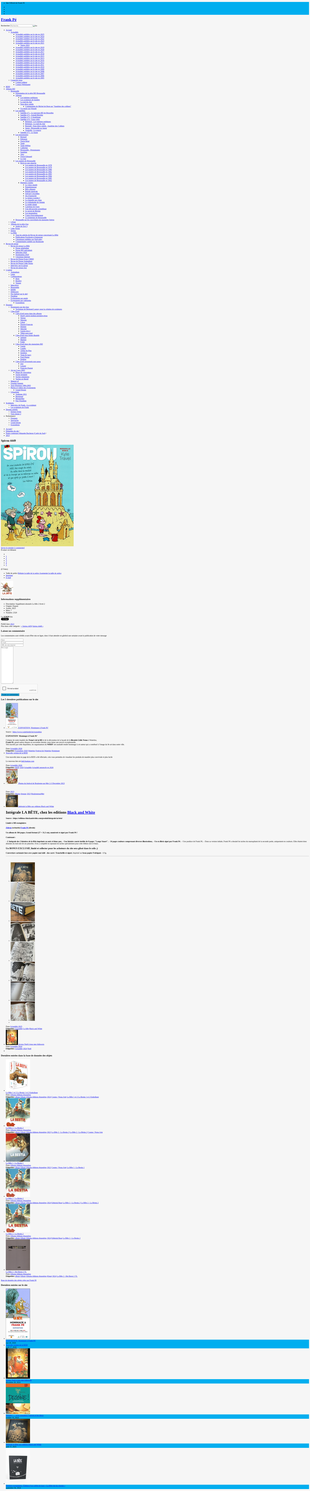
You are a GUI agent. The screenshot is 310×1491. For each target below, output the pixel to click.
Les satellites (20, 111)
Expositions (20, 303)
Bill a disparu (30, 189)
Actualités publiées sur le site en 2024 (30, 37)
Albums (19, 95)
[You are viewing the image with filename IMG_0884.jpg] (23, 901)
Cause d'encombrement (34, 215)
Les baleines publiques (29, 98)
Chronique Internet (23, 257)
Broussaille (15, 91)
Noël (29, 1049)
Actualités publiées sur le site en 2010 (30, 67)
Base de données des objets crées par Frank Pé (18, 1280)
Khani (49, 1276)
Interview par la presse (19, 266)
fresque (23, 794)
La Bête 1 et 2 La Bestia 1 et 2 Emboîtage (22, 1093)
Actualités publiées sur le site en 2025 (30, 34)
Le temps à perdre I (32, 198)
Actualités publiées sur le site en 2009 (30, 69)
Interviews (15, 285)
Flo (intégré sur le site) (19, 294)
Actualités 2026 (16, 749)
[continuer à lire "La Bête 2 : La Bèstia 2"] (18, 1196)
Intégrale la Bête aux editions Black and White (36, 806)
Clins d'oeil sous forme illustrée (27, 335)
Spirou (13, 231)
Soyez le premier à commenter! (13, 548)
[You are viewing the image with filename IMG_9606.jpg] (23, 921)
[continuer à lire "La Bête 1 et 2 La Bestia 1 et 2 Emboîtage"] (18, 1090)
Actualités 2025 (16, 1026)
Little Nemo (15, 228)
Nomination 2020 (22, 255)
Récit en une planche (28, 163)
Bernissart (19, 396)
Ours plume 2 (16, 414)
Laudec (23, 348)
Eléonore (23, 139)
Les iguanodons (31, 213)
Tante (22, 143)
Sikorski (23, 320)
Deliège (23, 359)
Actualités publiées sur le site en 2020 (30, 50)
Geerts (22, 346)
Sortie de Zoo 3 (21, 226)
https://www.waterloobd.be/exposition (27, 732)
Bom (17, 279)
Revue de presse (12, 244)
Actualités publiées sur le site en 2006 (30, 76)
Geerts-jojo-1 (25, 331)
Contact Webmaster (23, 84)
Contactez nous (16, 80)
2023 (12, 624)
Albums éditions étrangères (20, 1095)
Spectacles (15, 420)
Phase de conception (23, 372)
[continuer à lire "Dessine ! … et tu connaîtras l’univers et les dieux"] (18, 1413)
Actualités (14, 32)
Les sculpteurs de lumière (30, 100)
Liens (13, 274)
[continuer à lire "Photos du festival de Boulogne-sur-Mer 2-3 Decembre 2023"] (12, 783)
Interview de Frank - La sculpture (23, 405)
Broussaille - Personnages (30, 150)
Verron (23, 318)
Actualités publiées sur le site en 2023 (30, 41)
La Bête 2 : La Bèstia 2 (78, 1132)
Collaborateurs (16, 276)
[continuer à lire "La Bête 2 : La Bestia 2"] (18, 1126)
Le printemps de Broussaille (35, 218)
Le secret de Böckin (32, 211)
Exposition (19, 751)
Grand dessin (16, 423)
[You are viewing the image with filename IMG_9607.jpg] (23, 941)
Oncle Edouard (26, 156)
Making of (15, 381)
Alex (22, 154)
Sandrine (23, 152)
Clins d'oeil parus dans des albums (29, 314)
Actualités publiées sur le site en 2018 (30, 54)
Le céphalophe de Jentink (35, 202)
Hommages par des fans (20, 307)
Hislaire (23, 327)
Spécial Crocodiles (32, 194)
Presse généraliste (22, 248)
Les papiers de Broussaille (25, 161)
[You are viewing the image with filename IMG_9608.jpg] (23, 961)
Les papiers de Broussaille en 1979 (38, 167)
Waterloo (31, 751)
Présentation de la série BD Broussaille (30, 93)
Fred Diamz (24, 357)
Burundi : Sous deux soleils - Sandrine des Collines (44, 126)
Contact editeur (21, 82)
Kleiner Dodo (16, 412)
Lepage (23, 366)
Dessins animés (12, 409)
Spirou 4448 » (37, 626)
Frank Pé (25, 828)
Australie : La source (33, 130)
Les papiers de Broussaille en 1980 (38, 170)
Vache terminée (21, 375)
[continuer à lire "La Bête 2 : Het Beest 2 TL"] (18, 1270)
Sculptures (10, 403)
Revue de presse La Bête (20, 246)
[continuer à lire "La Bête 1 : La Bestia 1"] (18, 1161)
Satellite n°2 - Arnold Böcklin (31, 115)
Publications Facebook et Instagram (29, 237)
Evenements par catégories (21, 300)
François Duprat (26, 368)
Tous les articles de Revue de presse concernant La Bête (37, 235)
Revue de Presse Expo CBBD (22, 259)
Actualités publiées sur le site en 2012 (30, 63)
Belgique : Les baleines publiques (38, 122)
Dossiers (9, 305)
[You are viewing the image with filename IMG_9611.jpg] (23, 1020)
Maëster (23, 340)
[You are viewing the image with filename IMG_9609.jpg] (23, 980)
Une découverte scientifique (35, 209)
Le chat (23, 159)
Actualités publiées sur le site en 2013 (30, 58)
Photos (17, 794)
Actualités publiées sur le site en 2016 (30, 60)
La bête (26, 1029)
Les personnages (22, 135)
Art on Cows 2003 (18, 370)
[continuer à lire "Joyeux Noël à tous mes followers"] (12, 1044)
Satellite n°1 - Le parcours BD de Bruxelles (37, 113)
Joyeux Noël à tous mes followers (31, 1044)
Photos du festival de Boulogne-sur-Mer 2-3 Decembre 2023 (41, 783)
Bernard (23, 137)
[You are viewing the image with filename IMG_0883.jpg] (23, 881)
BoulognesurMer (37, 794)
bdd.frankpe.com (27, 761)
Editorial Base (56, 1203)
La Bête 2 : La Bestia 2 (14, 1128)
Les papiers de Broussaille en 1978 (38, 165)
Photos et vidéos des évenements (23, 388)
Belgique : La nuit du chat (35, 124)
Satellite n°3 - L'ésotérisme (30, 117)
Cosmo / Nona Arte (58, 1097)
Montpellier (20, 399)
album (17, 1097)
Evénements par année (19, 298)
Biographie (15, 287)
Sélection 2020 (21, 252)
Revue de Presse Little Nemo (22, 263)
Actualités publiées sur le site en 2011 (30, 65)
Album (23, 1097)
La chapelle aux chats (33, 200)
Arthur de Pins (25, 351)
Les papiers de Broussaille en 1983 (38, 174)
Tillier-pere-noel (26, 333)
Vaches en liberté (22, 379)
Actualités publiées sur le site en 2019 (30, 47)
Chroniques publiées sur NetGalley (29, 239)
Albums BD (10, 89)
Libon (22, 322)
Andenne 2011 (21, 394)
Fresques (14, 418)
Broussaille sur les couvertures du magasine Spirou (35, 220)
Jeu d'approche (31, 196)
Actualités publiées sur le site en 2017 (30, 52)
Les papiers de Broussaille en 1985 (38, 178)
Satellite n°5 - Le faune (29, 132)
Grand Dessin (21, 390)
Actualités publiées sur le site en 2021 (30, 43)
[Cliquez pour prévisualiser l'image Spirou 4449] (37, 546)
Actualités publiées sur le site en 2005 (30, 78)
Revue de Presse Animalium (21, 261)
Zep (21, 364)
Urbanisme (15, 392)
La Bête (14, 233)
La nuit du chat (26, 102)
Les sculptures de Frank (20, 407)
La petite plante (31, 204)
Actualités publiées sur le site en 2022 (30, 39)
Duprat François (26, 324)
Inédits (13, 290)
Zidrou (9, 828)
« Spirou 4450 (26, 626)
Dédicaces (15, 292)
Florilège (14, 296)
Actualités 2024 (16, 1046)
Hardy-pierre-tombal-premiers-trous (33, 316)
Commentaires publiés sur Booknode (30, 242)
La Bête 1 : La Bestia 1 (14, 1163)
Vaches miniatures (22, 377)
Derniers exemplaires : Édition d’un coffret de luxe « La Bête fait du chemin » (35, 1486)
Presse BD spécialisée (24, 250)
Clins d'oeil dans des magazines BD (29, 344)
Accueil (9, 30)
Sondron (23, 353)
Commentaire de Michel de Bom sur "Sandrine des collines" (48, 106)
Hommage (56, 751)
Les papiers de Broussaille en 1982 (38, 172)
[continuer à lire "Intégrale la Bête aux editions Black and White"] (12, 806)
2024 (25, 1049)
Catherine (24, 148)
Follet (22, 342)
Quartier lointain (17, 383)
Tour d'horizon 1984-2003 (21, 386)
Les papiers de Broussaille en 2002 (38, 180)
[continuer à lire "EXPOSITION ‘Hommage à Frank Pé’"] (12, 728)
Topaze (18, 283)
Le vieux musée (31, 185)
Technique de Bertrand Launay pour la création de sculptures (39, 309)
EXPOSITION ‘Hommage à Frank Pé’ (33, 728)
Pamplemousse (31, 187)
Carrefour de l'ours (32, 207)
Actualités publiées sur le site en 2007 (30, 74)
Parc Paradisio (21, 401)
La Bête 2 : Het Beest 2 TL (16, 1272)
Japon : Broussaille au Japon (36, 128)
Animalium (15, 272)
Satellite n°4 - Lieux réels (30, 119)
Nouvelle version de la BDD (17, 753)
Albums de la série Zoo (19, 224)
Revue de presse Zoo (19, 268)
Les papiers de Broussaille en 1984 (38, 176)
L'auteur (9, 270)
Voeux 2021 (25, 45)
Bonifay (19, 281)
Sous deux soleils (27, 104)
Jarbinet (23, 338)
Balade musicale (31, 191)
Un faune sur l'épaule (28, 108)
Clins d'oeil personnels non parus (28, 362)
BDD (8, 87)
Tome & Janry (25, 355)
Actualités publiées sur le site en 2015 (30, 56)
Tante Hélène (25, 146)
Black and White (81, 812)
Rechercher (5, 26)
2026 (26, 751)
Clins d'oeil (15, 311)
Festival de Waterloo (43, 751)
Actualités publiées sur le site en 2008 (30, 71)
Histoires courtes (26, 183)
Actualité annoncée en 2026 (42, 767)
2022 (49, 1167)
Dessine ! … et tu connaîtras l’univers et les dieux (25, 1415)
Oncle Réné (24, 141)
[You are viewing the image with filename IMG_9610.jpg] (23, 1000)
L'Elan (13, 222)
